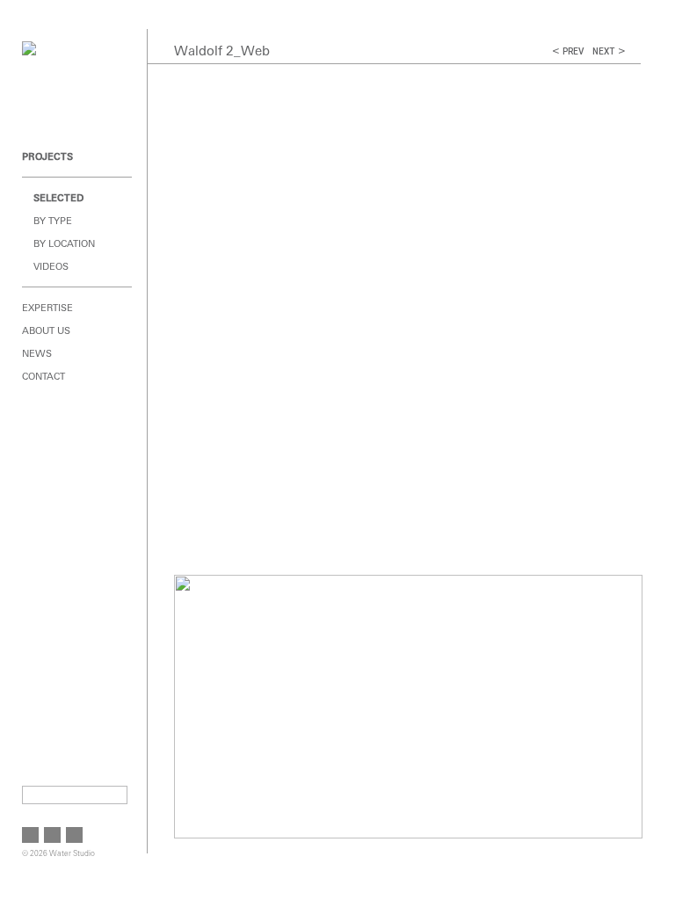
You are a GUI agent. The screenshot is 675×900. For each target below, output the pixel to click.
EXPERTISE (47, 307)
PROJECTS (47, 156)
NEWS (37, 353)
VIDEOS (51, 266)
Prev (573, 51)
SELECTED (58, 198)
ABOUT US (46, 330)
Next (603, 51)
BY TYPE (52, 220)
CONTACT (43, 376)
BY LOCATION (64, 243)
